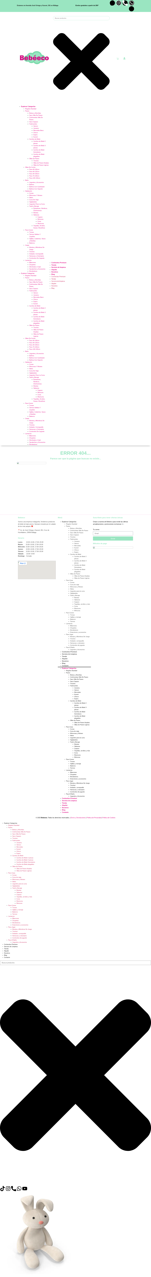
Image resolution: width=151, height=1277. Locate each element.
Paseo (27, 111)
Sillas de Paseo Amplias (41, 163)
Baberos (32, 243)
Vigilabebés (33, 202)
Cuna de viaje (74, 584)
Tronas (31, 232)
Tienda (53, 265)
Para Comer (29, 230)
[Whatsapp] (131, 3)
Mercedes (77, 545)
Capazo (40, 217)
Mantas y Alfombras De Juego (80, 636)
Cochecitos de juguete (77, 645)
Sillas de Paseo (34, 158)
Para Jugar (69, 634)
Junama (36, 128)
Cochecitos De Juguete (36, 258)
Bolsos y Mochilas (35, 113)
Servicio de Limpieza (69, 654)
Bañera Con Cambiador (37, 187)
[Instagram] (118, 3)
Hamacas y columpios (77, 643)
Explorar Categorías (28, 106)
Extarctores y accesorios (78, 632)
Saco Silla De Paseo (35, 115)
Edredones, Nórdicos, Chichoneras (37, 382)
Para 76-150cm (34, 176)
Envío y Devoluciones (78, 817)
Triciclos (36, 161)
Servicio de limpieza (58, 267)
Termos (72, 621)
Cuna (39, 221)
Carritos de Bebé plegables (25, 864)
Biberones (32, 262)
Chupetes (32, 264)
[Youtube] (131, 8)
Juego (27, 245)
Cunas (31, 193)
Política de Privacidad (94, 817)
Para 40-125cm (34, 171)
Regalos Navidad (30, 109)
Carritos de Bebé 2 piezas (24, 858)
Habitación (28, 191)
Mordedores (33, 271)
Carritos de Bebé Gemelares (25, 862)
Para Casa (69, 580)
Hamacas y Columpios (36, 256)
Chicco (35, 132)
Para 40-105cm (34, 169)
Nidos (31, 197)
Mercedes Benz (38, 130)
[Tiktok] (112, 3)
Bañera (31, 184)
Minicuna (40, 219)
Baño (27, 180)
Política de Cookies (108, 817)
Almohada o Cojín (35, 267)
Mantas (35, 212)
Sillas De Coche (30, 167)
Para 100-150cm (34, 178)
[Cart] (117, 58)
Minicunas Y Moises (35, 195)
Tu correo (96, 529)
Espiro (35, 135)
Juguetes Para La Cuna (37, 204)
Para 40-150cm (34, 174)
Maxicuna (40, 223)
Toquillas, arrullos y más (82, 604)
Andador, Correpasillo (36, 254)
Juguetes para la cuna (77, 591)
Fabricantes (33, 124)
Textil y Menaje (34, 206)
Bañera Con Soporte (36, 189)
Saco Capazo (33, 122)
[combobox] (81, 18)
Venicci (35, 126)
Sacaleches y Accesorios (37, 269)
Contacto (65, 666)
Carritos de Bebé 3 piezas (24, 860)
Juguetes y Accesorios (36, 182)
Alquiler (54, 269)
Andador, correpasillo (77, 641)
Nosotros (54, 272)
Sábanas (36, 215)
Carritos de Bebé (34, 139)
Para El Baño (70, 647)
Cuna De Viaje (34, 199)
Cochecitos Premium (58, 262)
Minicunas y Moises (76, 587)
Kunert (35, 137)
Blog (53, 274)
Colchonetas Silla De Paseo (79, 530)
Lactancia (28, 260)
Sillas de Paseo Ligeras (41, 165)
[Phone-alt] (125, 3)
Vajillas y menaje (75, 617)
